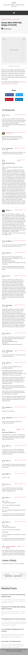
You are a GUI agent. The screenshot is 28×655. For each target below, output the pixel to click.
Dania (7, 484)
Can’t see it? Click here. (14, 66)
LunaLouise (8, 132)
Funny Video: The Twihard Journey (11, 641)
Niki (6, 115)
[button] (14, 12)
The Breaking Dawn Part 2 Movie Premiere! (13, 619)
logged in (11, 563)
